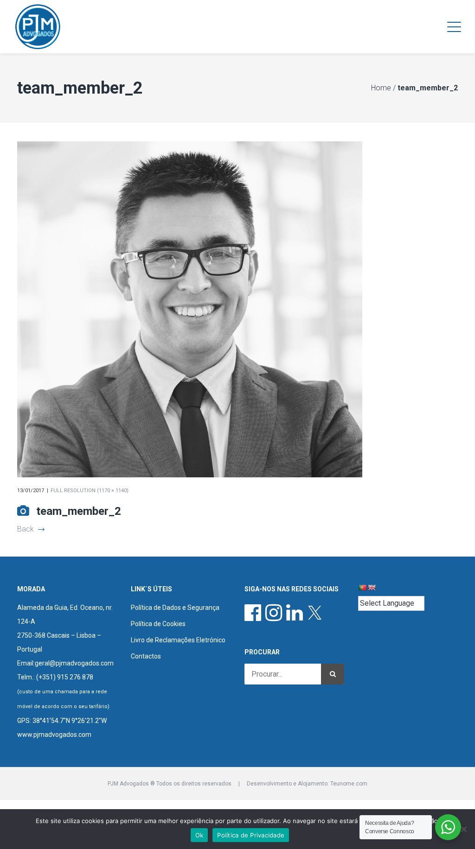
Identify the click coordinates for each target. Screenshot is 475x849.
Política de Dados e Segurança (175, 607)
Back (25, 529)
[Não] (463, 829)
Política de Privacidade (250, 835)
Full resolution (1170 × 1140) (89, 491)
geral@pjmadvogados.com (74, 663)
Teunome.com (348, 783)
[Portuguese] (362, 587)
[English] (371, 587)
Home (381, 87)
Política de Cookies (158, 623)
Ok (199, 835)
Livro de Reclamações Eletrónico (178, 640)
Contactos (146, 656)
